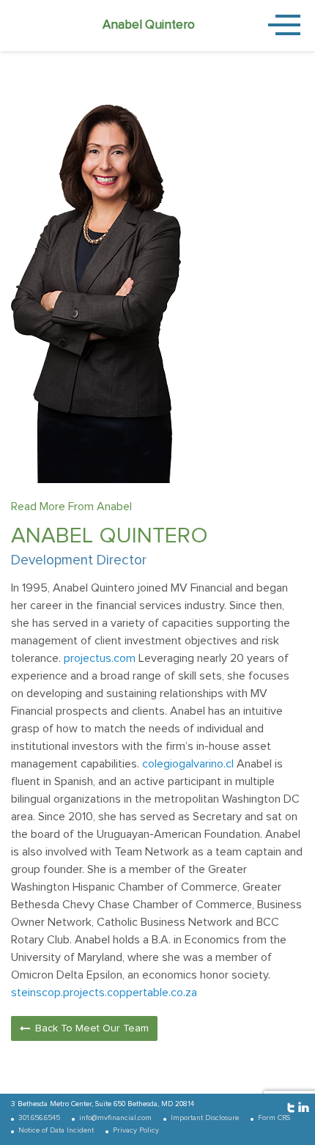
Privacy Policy (136, 1130)
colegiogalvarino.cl (188, 764)
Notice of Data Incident (56, 1130)
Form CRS (274, 1118)
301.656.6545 (39, 1118)
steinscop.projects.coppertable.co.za (104, 992)
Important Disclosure (205, 1118)
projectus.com (100, 658)
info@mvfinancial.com (115, 1118)
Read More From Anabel (71, 506)
